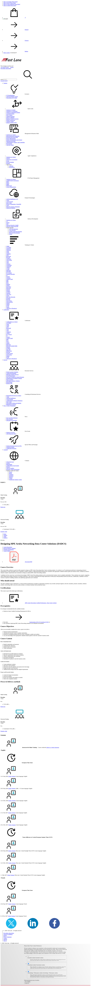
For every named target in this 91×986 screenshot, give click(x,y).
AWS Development (13, 229)
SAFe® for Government (11, 159)
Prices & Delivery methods (9, 548)
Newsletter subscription (6, 68)
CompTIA (8, 266)
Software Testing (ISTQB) (12, 226)
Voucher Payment (10, 447)
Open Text (8, 294)
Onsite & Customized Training (13, 112)
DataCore (8, 270)
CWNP (8, 267)
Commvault (9, 265)
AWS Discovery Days (11, 433)
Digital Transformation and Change (14, 139)
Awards (8, 463)
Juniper (8, 285)
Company (5, 449)
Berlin (10, 473)
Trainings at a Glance (11, 134)
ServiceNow (12, 167)
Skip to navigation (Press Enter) (10, 1)
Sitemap (5, 939)
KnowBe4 (8, 286)
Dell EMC (8, 271)
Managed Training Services (12, 374)
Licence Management (11, 187)
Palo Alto (8, 349)
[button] (13, 52)
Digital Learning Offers (11, 122)
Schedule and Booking (8, 549)
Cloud (7, 200)
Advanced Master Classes (12, 96)
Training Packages (10, 116)
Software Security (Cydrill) (12, 225)
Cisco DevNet (12, 230)
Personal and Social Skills (12, 137)
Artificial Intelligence (11, 398)
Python (7, 222)
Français (27, 40)
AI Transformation (10, 95)
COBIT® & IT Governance (12, 180)
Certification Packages (11, 448)
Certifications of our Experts (12, 465)
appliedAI (8, 248)
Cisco (7, 261)
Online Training (12, 776)
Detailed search (4, 80)
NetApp (8, 289)
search (2, 79)
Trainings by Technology (11, 111)
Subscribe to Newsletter (11, 420)
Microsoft (8, 288)
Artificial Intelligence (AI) (12, 199)
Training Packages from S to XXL (14, 446)
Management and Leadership (12, 136)
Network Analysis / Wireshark (13, 206)
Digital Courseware (10, 120)
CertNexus (8, 259)
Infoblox (8, 284)
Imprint (5, 935)
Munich (11, 477)
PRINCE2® (9, 185)
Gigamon (8, 278)
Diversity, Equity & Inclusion (12, 469)
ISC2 (7, 283)
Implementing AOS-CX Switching (39, 622)
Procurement (9, 143)
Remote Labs (9, 383)
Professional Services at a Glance (13, 395)
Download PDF (28, 561)
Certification (6, 309)
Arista (7, 251)
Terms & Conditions (8, 934)
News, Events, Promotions (9, 405)
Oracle (7, 295)
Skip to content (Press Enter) (9, 5)
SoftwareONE (9, 302)
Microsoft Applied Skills (11, 346)
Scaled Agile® (9, 353)
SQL (7, 224)
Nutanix (8, 290)
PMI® (7, 184)
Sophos (8, 303)
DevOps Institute (10, 162)
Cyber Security (9, 201)
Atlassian (11, 166)
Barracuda (8, 256)
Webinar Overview (10, 432)
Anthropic (8, 250)
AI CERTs (8, 247)
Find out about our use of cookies (31, 980)
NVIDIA (8, 292)
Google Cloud (9, 279)
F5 (6, 275)
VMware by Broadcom (11, 308)
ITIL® (7, 183)
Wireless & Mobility (10, 208)
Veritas (7, 307)
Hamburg (11, 475)
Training (5, 83)
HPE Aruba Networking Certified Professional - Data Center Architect (41, 603)
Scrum (7, 160)
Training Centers (10, 121)
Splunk (7, 304)
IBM (7, 281)
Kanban (8, 163)
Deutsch (26, 29)
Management (9, 464)
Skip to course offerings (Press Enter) (11, 4)
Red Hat (8, 299)
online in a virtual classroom (52, 747)
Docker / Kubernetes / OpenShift (13, 204)
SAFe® (8, 158)
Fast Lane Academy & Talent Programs (15, 377)
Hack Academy (9, 379)
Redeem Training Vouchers (12, 118)
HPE (7, 280)
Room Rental (9, 382)
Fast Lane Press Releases (11, 417)
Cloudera (8, 264)
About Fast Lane (10, 461)
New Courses (9, 115)
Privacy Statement (7, 937)
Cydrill (7, 269)
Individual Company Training (13, 381)
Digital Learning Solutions (12, 372)
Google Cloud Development (15, 231)
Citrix (7, 262)
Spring (10, 234)
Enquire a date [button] (4, 531)
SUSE (7, 305)
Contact (12, 67)
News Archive (9, 419)
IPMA (7, 182)
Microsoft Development (14, 232)
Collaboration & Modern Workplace (14, 400)
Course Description (7, 547)
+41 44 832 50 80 (5, 67)
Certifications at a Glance (12, 321)
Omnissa (8, 293)
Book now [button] (3, 507)
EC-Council (9, 272)
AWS (7, 255)
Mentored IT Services (11, 404)
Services (5, 359)
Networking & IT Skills (11, 97)
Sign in (5, 940)
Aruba (7, 252)
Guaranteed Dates (10, 113)
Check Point (9, 260)
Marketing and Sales (10, 141)
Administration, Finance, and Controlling (15, 142)
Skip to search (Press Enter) (9, 3)
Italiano (26, 51)
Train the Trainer (10, 145)
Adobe (7, 246)
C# (7, 221)
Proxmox (8, 298)
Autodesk (8, 253)
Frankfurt (11, 474)
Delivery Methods (10, 117)
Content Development (11, 373)
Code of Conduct (10, 468)
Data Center (9, 203)
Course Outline (6, 551)
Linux (7, 205)
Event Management (10, 375)
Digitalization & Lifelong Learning (14, 378)
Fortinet (8, 276)
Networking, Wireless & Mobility (13, 403)
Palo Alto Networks (10, 297)
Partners (8, 467)
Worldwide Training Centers (15, 479)
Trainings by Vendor (10, 110)
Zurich (10, 472)
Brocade (8, 257)
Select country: (6, 52)
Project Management (10, 138)
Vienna (10, 478)
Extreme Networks (10, 274)
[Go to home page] (11, 64)
